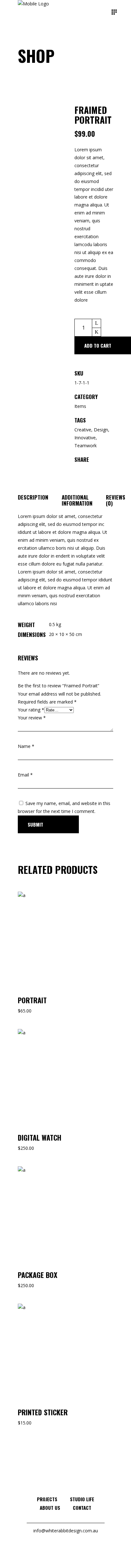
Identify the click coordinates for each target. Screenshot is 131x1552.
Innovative (85, 438)
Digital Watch (39, 1137)
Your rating (31, 710)
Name (26, 746)
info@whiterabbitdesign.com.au (65, 1531)
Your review (32, 718)
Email (25, 775)
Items (80, 406)
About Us (50, 1507)
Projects (47, 1499)
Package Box (37, 1275)
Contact (82, 1507)
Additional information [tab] (77, 500)
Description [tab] (33, 497)
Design (101, 430)
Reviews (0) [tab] (115, 500)
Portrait (32, 1000)
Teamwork (85, 445)
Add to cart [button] (41, 895)
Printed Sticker (43, 1412)
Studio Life (82, 1499)
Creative (82, 430)
